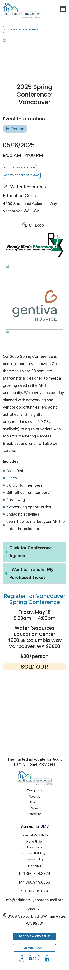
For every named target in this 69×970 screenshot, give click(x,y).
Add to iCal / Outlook (20, 167)
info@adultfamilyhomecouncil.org (34, 900)
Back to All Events (24, 29)
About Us (34, 796)
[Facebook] (22, 958)
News (34, 808)
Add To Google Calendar (21, 175)
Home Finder (34, 841)
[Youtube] (30, 958)
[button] (63, 9)
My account (34, 847)
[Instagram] (38, 958)
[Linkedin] (47, 958)
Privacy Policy (35, 859)
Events (34, 802)
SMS (44, 826)
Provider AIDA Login (34, 853)
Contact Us (34, 813)
